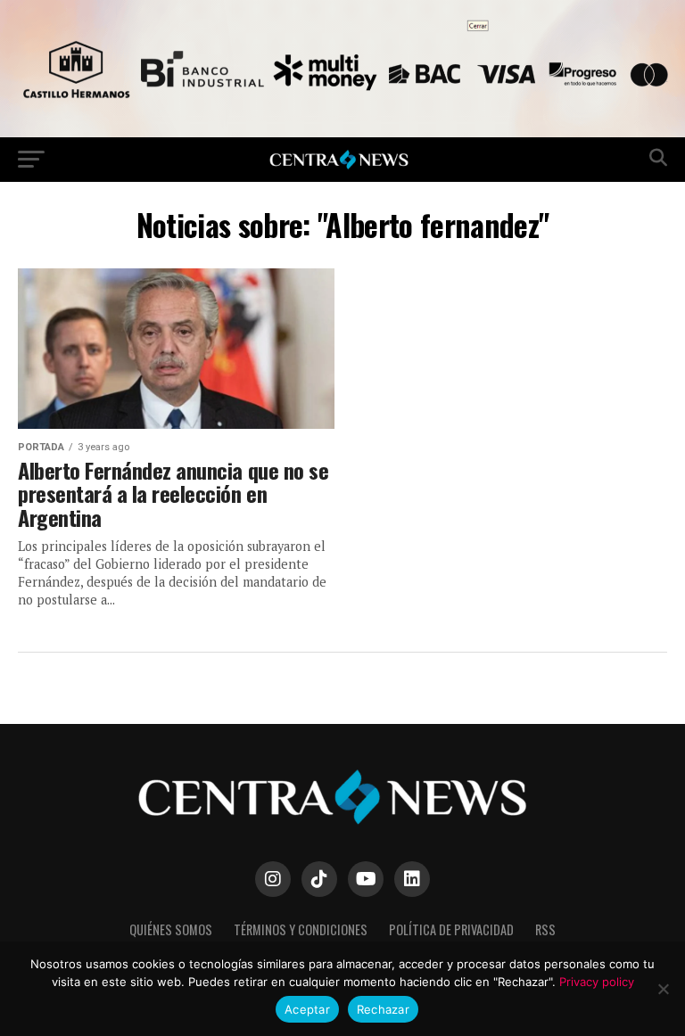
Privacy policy (596, 981)
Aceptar (307, 1009)
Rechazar (383, 1009)
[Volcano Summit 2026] (342, 132)
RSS (545, 929)
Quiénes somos (170, 929)
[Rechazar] (663, 989)
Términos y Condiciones (300, 929)
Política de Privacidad (451, 929)
